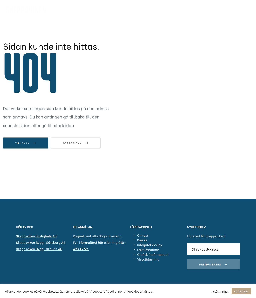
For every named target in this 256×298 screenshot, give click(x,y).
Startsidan (73, 143)
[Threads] (38, 263)
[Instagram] (32, 263)
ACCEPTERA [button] (241, 291)
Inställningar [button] (220, 291)
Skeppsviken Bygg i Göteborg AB (40, 242)
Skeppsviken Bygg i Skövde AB (39, 248)
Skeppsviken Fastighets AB (36, 236)
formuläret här (92, 242)
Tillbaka (23, 143)
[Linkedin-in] (19, 263)
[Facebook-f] (25, 263)
